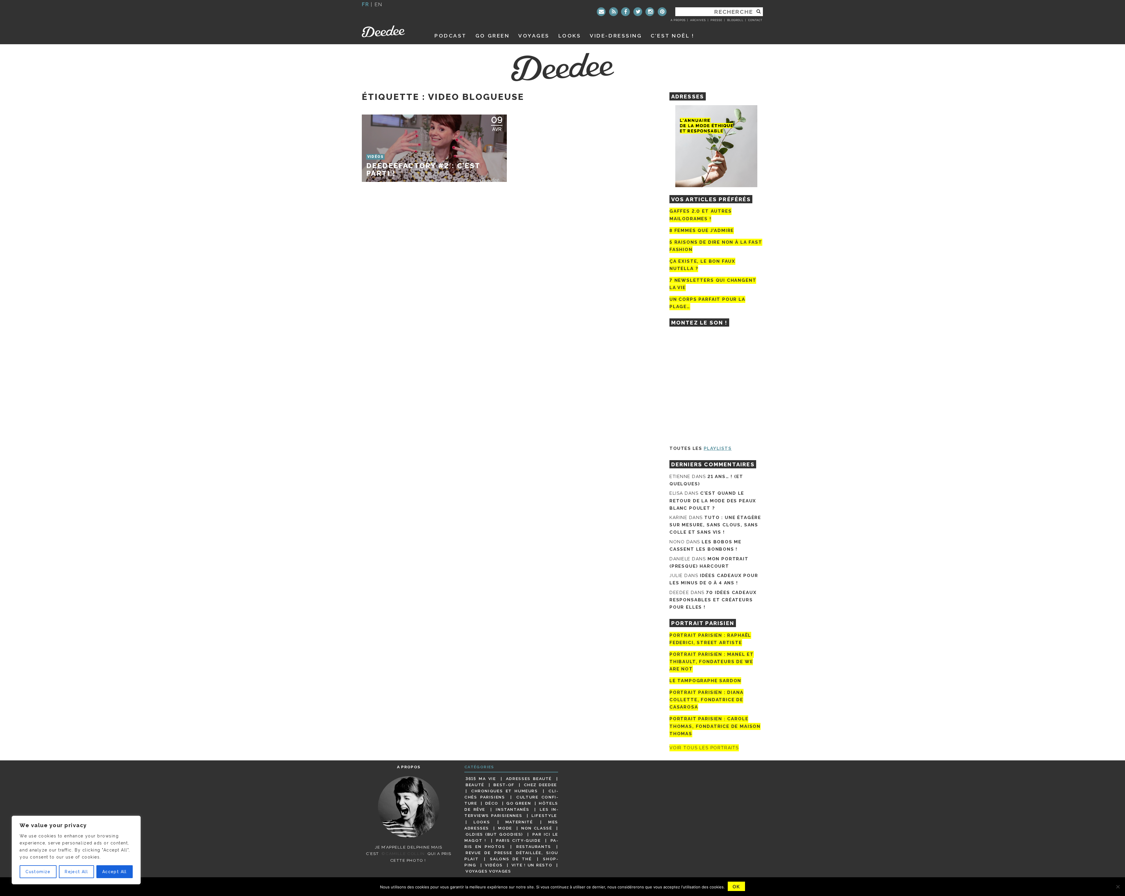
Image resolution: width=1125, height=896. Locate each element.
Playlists (718, 448)
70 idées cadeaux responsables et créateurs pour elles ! (712, 600)
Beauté (475, 784)
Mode (505, 828)
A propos (678, 20)
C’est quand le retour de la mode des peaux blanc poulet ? (712, 501)
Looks (569, 36)
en (378, 4)
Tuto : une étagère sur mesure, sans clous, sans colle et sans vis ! (715, 525)
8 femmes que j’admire (701, 230)
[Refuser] (1118, 887)
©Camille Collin (403, 853)
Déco (492, 803)
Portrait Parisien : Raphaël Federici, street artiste (710, 639)
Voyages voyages (488, 871)
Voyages (534, 36)
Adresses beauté (529, 778)
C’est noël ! (672, 36)
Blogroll (735, 20)
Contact (755, 20)
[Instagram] (649, 11)
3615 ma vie (481, 778)
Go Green (518, 803)
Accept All (114, 871)
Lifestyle (544, 815)
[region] (76, 850)
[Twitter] (637, 11)
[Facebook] (625, 11)
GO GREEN (492, 36)
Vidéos (494, 865)
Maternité (519, 822)
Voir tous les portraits (704, 747)
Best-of (503, 784)
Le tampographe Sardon (705, 680)
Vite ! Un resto (532, 865)
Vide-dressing (616, 36)
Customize (38, 871)
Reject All (76, 871)
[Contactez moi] (601, 11)
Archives (698, 20)
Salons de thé (510, 858)
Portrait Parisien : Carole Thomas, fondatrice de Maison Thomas (715, 726)
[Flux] (613, 11)
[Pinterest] (662, 11)
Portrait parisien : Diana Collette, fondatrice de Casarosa (706, 700)
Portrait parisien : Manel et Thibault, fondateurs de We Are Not (711, 662)
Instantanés (512, 809)
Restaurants (533, 846)
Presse (716, 20)
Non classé (536, 828)
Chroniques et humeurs (504, 791)
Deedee (391, 31)
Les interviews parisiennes (511, 812)
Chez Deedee (540, 784)
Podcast (450, 36)
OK (736, 887)
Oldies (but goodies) (494, 834)
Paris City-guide (518, 840)
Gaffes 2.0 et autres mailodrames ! (700, 215)
